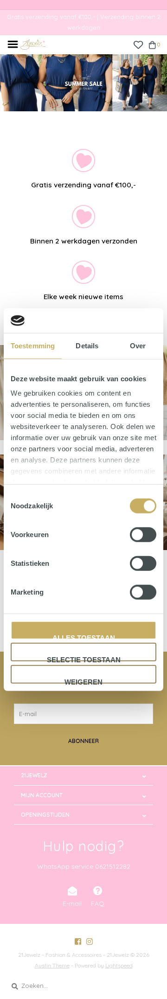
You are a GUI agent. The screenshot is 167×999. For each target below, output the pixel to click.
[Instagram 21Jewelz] (89, 941)
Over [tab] (138, 345)
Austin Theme (52, 965)
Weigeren (83, 680)
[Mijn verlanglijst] (138, 44)
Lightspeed (119, 965)
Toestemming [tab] (33, 345)
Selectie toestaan (84, 658)
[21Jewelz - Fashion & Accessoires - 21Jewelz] (32, 43)
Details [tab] (87, 345)
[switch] (143, 534)
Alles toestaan (83, 636)
